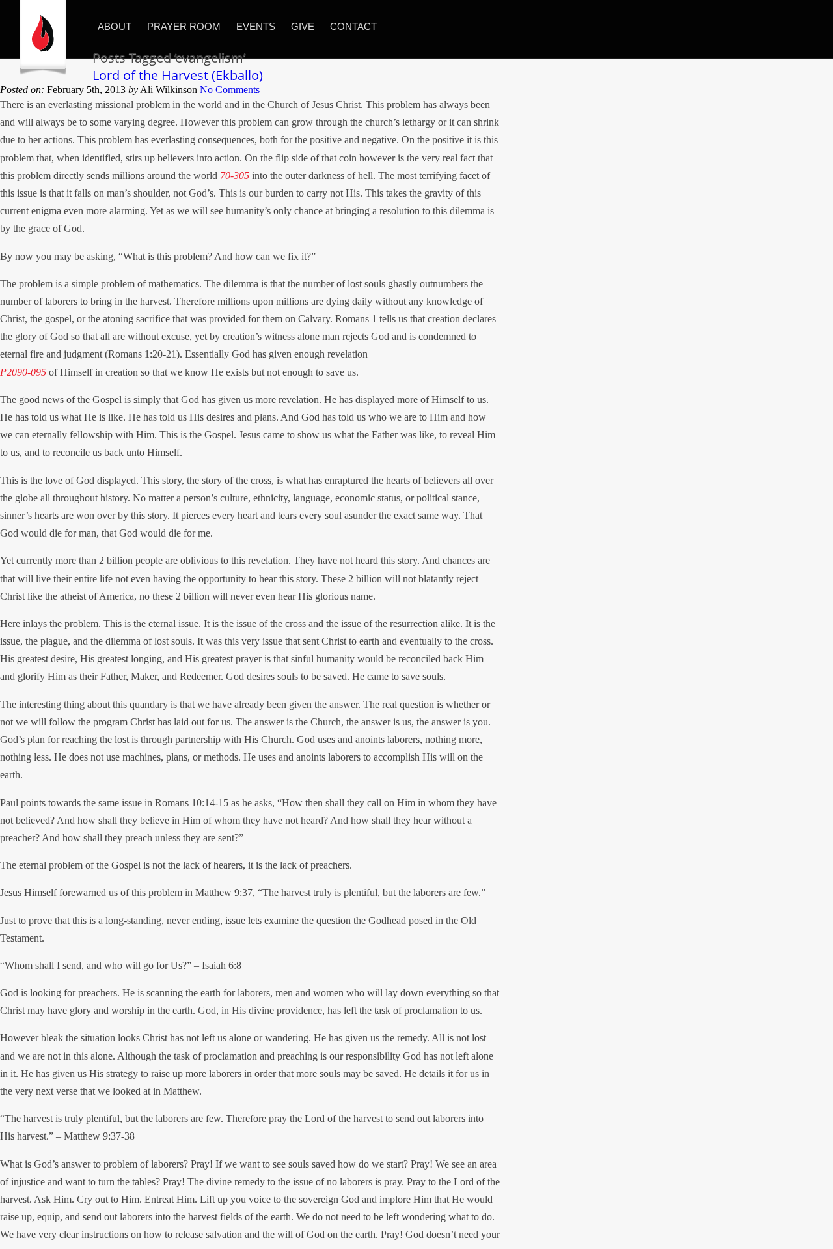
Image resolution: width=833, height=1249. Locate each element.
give (302, 26)
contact (353, 26)
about (114, 26)
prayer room (184, 26)
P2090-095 (23, 372)
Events (255, 26)
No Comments (230, 89)
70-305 (234, 175)
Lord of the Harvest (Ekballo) (177, 75)
